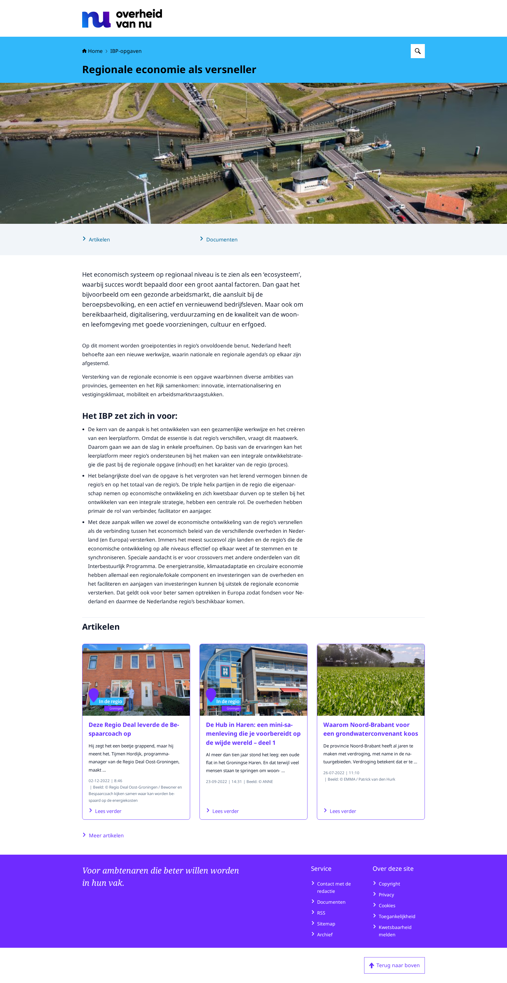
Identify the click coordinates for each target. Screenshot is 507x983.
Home (95, 50)
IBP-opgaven (126, 50)
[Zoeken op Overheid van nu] (418, 51)
